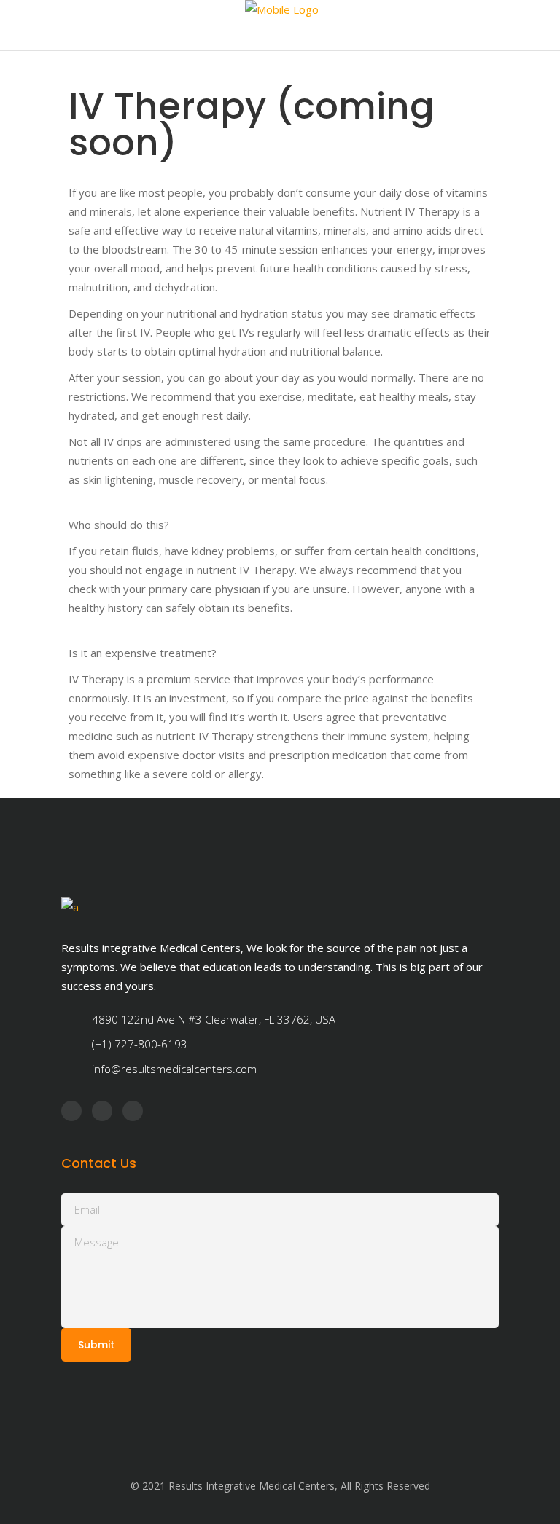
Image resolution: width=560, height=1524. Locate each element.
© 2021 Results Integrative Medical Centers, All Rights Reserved (280, 1486)
